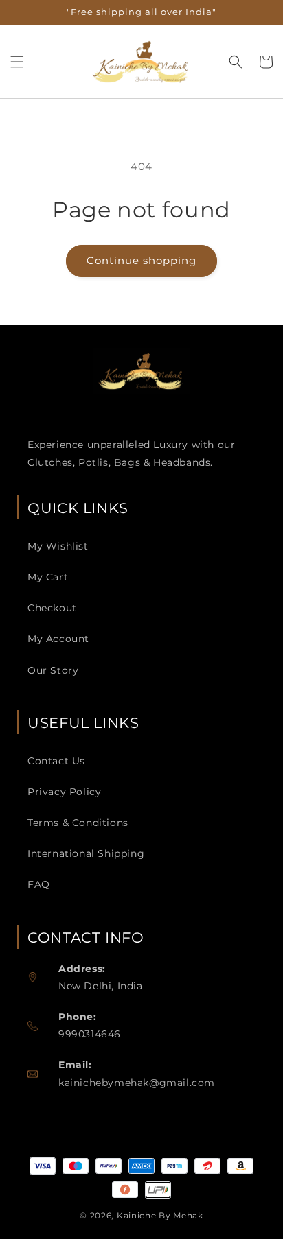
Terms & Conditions (77, 822)
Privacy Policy (64, 792)
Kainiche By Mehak (160, 1215)
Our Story (52, 670)
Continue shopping (141, 260)
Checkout (52, 608)
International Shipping (85, 853)
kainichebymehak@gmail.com (136, 1082)
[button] (17, 62)
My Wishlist (58, 546)
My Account (58, 639)
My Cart (47, 577)
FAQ (38, 884)
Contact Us (56, 761)
